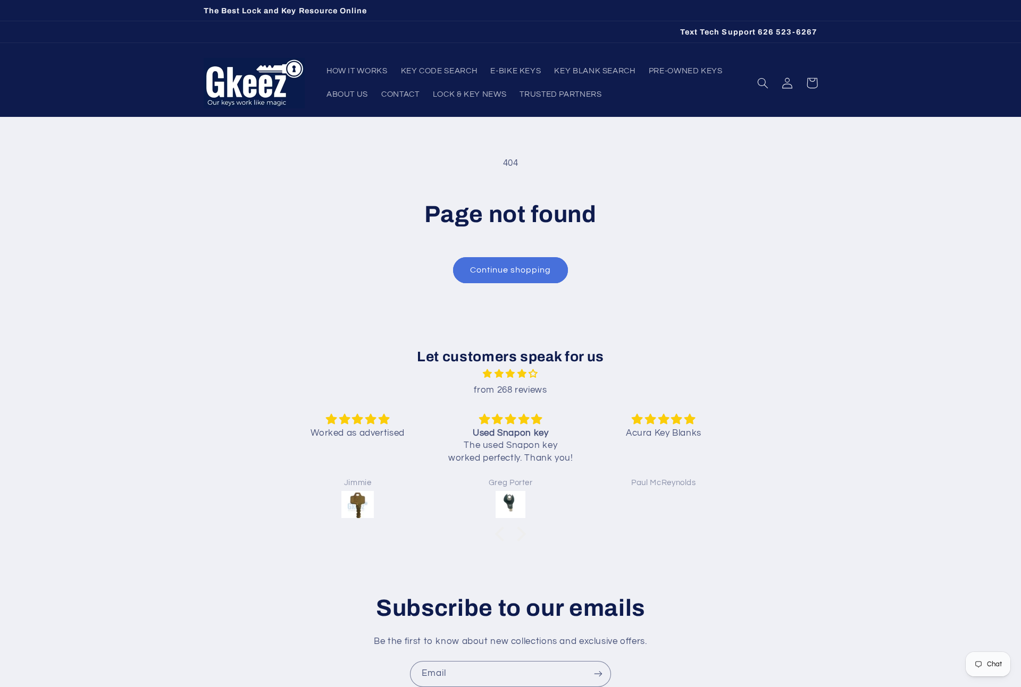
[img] (510, 374)
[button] (763, 83)
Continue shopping (510, 270)
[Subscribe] (598, 674)
